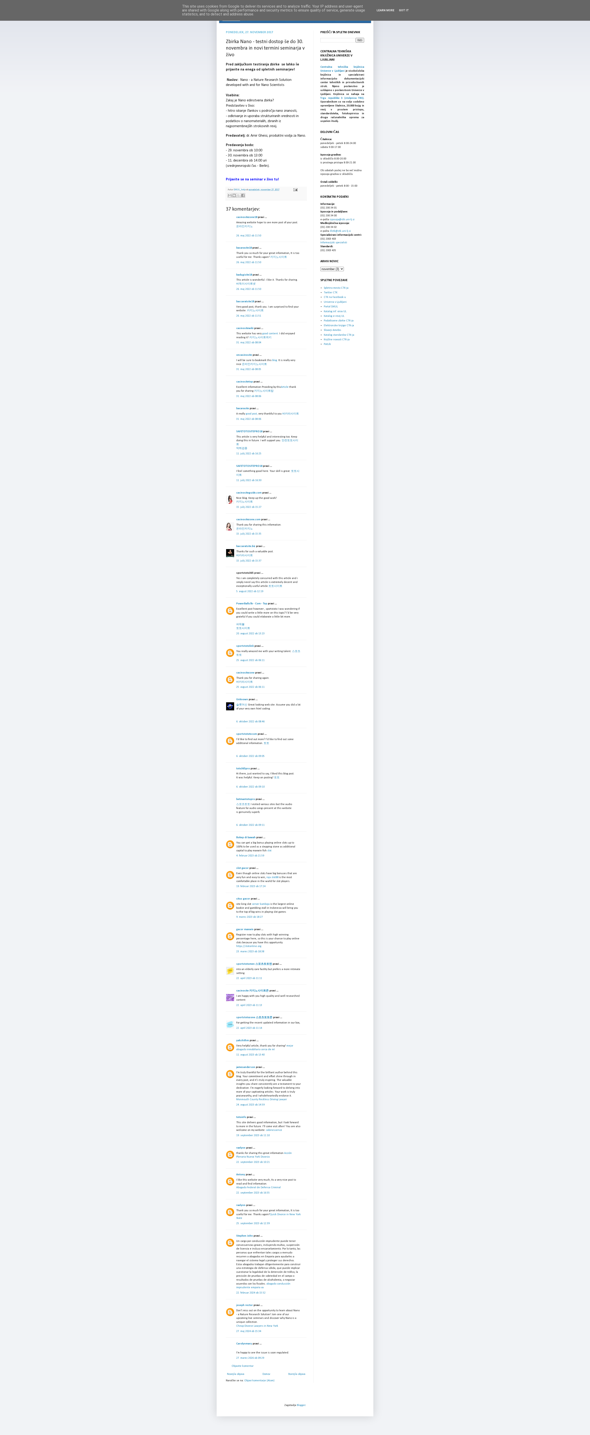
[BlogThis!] (234, 195)
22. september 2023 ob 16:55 (253, 1192)
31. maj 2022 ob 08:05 (248, 369)
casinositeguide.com (249, 492)
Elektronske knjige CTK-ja (339, 325)
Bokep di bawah (246, 837)
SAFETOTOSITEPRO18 (249, 431)
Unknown (242, 699)
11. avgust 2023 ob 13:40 (250, 1054)
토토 (266, 743)
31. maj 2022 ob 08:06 (248, 396)
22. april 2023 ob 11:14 (249, 1028)
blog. (274, 360)
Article (285, 387)
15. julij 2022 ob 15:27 (248, 507)
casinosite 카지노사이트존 (252, 990)
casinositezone (245, 672)
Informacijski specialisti (333, 242)
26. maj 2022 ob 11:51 (248, 316)
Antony (240, 1174)
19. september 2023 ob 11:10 (253, 1135)
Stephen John (244, 1236)
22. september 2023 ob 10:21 (253, 1162)
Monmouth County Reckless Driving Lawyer (261, 1099)
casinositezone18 (246, 217)
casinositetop (244, 381)
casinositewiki (245, 328)
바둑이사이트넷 (246, 283)
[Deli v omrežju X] (238, 195)
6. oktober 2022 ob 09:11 (250, 825)
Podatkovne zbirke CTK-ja (339, 320)
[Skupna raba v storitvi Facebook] (243, 195)
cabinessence (274, 1130)
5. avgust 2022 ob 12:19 (249, 591)
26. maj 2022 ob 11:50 (248, 235)
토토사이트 (275, 586)
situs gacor (243, 898)
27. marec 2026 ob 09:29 (250, 1358)
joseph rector (244, 1305)
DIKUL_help (240, 189)
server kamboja (261, 904)
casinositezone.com (248, 519)
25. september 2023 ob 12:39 (253, 1223)
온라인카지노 (244, 226)
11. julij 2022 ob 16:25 (248, 453)
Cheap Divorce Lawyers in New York (257, 1326)
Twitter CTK (330, 292)
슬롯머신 (241, 704)
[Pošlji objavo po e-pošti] (229, 195)
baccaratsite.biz (245, 546)
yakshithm (242, 1040)
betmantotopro (245, 799)
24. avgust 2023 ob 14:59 (250, 1104)
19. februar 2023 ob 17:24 (251, 886)
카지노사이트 (278, 257)
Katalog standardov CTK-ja (339, 335)
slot (269, 850)
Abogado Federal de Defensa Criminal (258, 1187)
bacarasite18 (244, 248)
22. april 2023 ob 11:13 (249, 1005)
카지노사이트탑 (264, 391)
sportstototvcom (246, 734)
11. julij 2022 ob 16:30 (248, 480)
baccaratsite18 (245, 301)
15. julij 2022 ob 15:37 (248, 560)
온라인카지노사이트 (254, 364)
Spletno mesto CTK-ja (336, 288)
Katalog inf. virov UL (335, 311)
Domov (266, 1374)
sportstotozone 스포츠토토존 (254, 1017)
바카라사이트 (290, 413)
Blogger (301, 1405)
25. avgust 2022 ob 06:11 (250, 660)
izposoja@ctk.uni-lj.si (342, 219)
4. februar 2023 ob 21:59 (250, 855)
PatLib (327, 344)
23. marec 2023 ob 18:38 (250, 951)
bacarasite (242, 408)
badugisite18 (244, 274)
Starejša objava (296, 1374)
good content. (270, 333)
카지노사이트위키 (260, 337)
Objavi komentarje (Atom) (259, 1380)
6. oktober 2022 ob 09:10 (250, 786)
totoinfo (241, 1117)
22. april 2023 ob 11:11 (249, 978)
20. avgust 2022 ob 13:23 (250, 633)
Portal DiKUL (331, 306)
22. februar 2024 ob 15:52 (251, 1292)
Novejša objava (235, 1374)
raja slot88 (272, 877)
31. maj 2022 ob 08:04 (248, 342)
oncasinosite (244, 355)
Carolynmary (244, 1343)
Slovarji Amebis (332, 330)
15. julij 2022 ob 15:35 (248, 533)
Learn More (385, 10)
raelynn (240, 1148)
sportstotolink (245, 646)
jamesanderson (245, 1067)
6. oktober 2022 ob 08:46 (250, 721)
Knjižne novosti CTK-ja (337, 339)
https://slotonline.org (248, 946)
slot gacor (242, 868)
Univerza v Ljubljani (335, 302)
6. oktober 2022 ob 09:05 (250, 756)
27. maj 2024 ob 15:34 (248, 1331)
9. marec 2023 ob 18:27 (249, 917)
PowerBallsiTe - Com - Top (251, 603)
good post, (251, 413)
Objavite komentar (243, 1366)
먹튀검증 (241, 448)
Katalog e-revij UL (334, 316)
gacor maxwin (245, 929)
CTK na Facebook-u (335, 297)
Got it (404, 10)
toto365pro (243, 768)
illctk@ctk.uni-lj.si (340, 231)
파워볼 (240, 624)
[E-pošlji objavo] (295, 189)
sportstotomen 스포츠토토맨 (254, 964)
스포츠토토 (243, 804)
